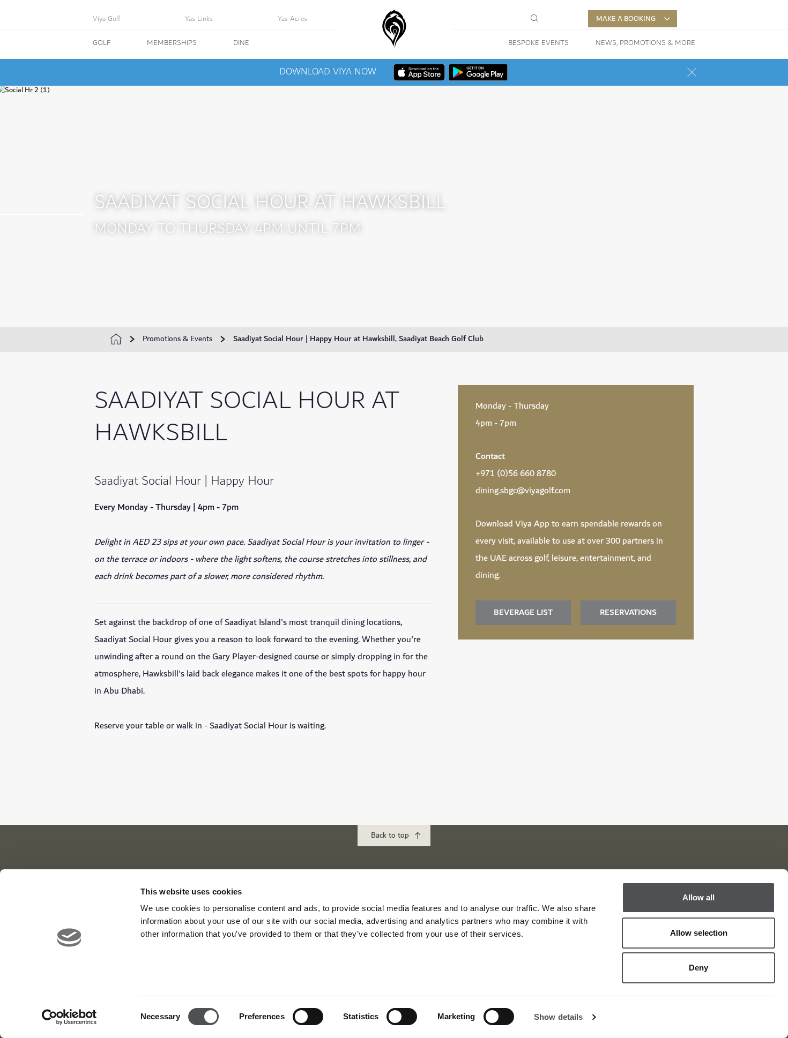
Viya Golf (106, 18)
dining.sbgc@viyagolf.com (522, 491)
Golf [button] (101, 42)
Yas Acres (292, 18)
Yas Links (199, 18)
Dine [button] (241, 42)
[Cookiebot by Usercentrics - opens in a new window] (69, 1017)
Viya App (532, 524)
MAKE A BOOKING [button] (626, 18)
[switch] (308, 1016)
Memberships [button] (172, 42)
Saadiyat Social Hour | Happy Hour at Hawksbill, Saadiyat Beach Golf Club (358, 339)
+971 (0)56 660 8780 (515, 474)
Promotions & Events (177, 339)
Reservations (628, 612)
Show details (558, 1016)
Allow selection (698, 932)
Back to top (390, 835)
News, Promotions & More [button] (645, 42)
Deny (698, 967)
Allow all (698, 897)
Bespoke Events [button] (538, 42)
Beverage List (523, 612)
